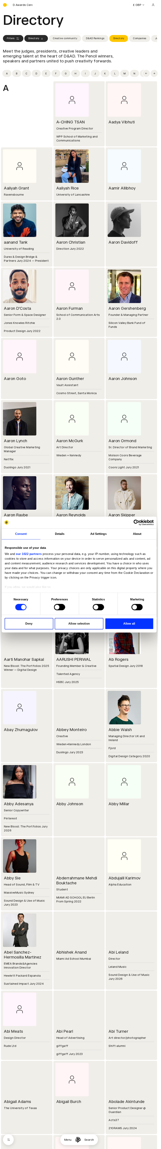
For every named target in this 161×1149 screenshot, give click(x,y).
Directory (33, 38)
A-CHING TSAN (70, 122)
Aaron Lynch (15, 440)
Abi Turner (118, 1031)
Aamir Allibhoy (122, 188)
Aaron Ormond (122, 440)
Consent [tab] (21, 533)
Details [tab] (60, 533)
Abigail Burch (68, 1101)
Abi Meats (13, 1031)
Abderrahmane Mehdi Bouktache (76, 880)
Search (89, 1139)
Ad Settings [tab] (98, 533)
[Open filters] (8, 1139)
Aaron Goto (15, 378)
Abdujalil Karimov (125, 878)
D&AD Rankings (95, 38)
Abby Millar (119, 803)
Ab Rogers (119, 659)
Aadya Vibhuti (122, 122)
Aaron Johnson (123, 378)
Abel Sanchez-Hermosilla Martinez (22, 955)
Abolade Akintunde (127, 1101)
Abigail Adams (17, 1101)
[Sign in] (153, 5)
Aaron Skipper (122, 515)
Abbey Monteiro (71, 729)
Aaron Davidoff (123, 242)
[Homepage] (78, 1139)
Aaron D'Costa (17, 308)
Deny (28, 623)
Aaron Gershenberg (127, 308)
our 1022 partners (29, 554)
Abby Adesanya (19, 803)
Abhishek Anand (71, 952)
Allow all (129, 623)
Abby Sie (12, 878)
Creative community (65, 38)
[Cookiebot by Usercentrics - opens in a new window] (136, 522)
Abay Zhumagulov (21, 729)
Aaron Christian (70, 242)
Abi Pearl (64, 1031)
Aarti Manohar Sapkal (24, 659)
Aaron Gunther (70, 378)
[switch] (59, 607)
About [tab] (137, 533)
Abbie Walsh (120, 729)
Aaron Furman (69, 308)
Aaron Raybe (16, 515)
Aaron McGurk (69, 440)
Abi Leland (118, 952)
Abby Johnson (69, 803)
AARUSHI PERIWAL (73, 659)
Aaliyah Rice (67, 188)
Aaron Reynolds (71, 515)
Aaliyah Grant (16, 188)
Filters (11, 38)
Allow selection (79, 623)
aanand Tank (16, 242)
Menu (68, 1139)
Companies (139, 38)
